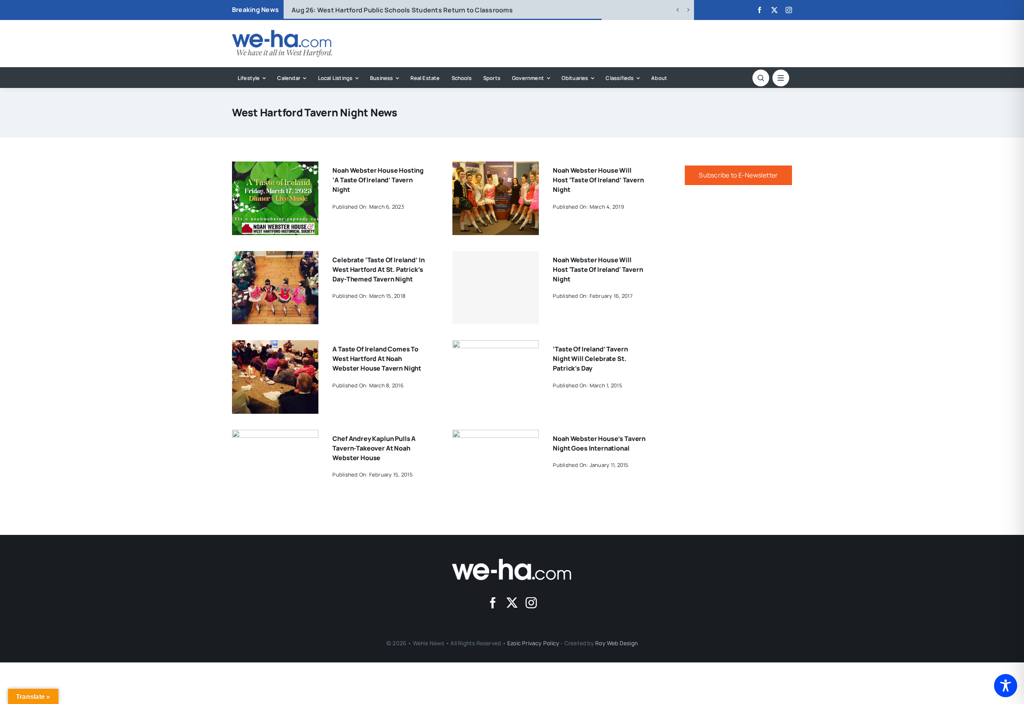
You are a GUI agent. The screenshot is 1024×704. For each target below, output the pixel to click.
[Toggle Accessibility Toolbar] (1005, 685)
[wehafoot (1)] (512, 562)
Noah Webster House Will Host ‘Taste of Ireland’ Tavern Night (598, 180)
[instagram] (789, 10)
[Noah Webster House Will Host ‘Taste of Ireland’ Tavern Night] (495, 167)
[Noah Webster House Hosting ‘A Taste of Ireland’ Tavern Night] (275, 167)
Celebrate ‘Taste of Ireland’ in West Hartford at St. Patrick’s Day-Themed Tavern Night (378, 269)
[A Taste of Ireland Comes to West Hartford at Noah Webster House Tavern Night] (275, 345)
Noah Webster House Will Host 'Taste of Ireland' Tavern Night (598, 269)
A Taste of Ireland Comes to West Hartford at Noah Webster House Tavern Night (376, 359)
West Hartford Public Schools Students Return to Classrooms (402, 10)
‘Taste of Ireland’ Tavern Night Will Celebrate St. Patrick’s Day (590, 359)
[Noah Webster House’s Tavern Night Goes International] (495, 435)
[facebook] (759, 10)
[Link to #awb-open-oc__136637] (760, 78)
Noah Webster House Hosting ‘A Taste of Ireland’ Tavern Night (378, 180)
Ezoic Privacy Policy (533, 643)
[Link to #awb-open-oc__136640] (780, 78)
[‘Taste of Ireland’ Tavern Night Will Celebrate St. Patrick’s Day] (495, 345)
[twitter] (774, 10)
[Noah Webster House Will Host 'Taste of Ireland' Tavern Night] (495, 288)
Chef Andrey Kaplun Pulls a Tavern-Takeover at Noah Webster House (374, 448)
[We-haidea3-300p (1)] (282, 33)
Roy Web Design (616, 643)
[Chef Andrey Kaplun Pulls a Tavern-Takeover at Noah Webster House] (275, 435)
